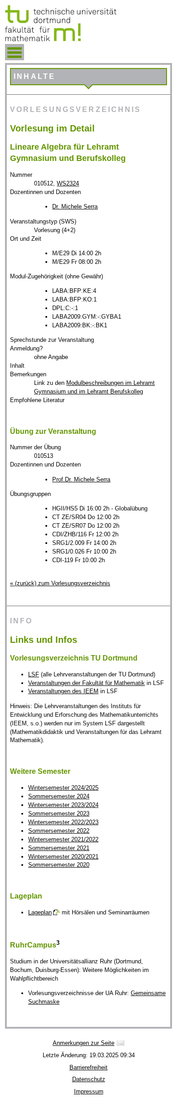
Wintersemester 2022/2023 (63, 822)
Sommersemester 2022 (58, 830)
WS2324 (68, 183)
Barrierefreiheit (88, 1067)
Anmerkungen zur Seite (83, 1043)
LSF (33, 674)
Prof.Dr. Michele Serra (81, 479)
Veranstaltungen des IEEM (63, 691)
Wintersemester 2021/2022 (63, 839)
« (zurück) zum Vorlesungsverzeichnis (60, 583)
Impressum (88, 1091)
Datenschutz (88, 1079)
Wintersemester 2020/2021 (63, 856)
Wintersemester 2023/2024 (63, 805)
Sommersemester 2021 (58, 848)
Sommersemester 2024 (58, 796)
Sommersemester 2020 (58, 864)
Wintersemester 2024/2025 (63, 787)
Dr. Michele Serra (75, 206)
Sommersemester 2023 (58, 813)
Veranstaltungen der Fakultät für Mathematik (86, 683)
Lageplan (40, 912)
